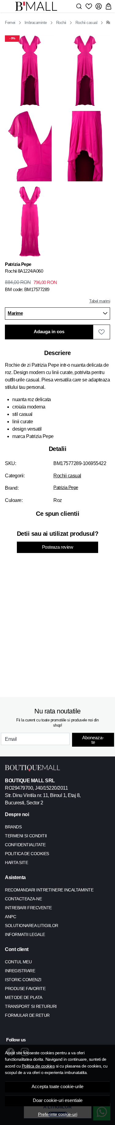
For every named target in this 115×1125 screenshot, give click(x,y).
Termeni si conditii (26, 835)
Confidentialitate (25, 844)
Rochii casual (86, 22)
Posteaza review (57, 547)
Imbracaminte (36, 22)
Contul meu (18, 961)
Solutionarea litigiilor (31, 925)
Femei (10, 22)
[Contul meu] (98, 6)
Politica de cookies (38, 1066)
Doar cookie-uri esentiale (57, 1100)
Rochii (61, 22)
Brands (13, 826)
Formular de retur (27, 1015)
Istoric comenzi (23, 979)
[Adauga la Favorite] (101, 332)
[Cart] (108, 6)
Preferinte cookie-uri (57, 1114)
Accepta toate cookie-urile (57, 1086)
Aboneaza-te (93, 740)
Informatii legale (25, 934)
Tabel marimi (99, 301)
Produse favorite (25, 988)
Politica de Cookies (27, 853)
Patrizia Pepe (65, 487)
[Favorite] (89, 6)
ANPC (10, 916)
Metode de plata (23, 997)
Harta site (16, 862)
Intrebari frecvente (28, 907)
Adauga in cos (49, 331)
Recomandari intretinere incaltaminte (49, 889)
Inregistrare (20, 970)
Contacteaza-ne (23, 898)
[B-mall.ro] (37, 6)
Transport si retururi (31, 1006)
